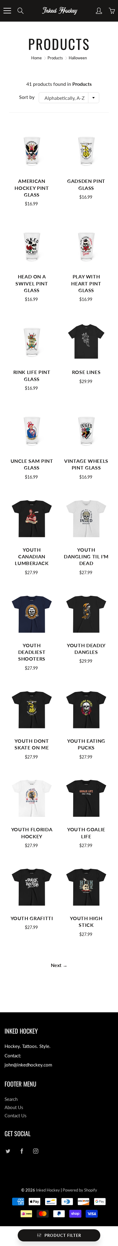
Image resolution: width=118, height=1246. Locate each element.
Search (11, 1099)
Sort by (26, 97)
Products (55, 57)
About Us (14, 1107)
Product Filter (62, 1235)
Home (36, 57)
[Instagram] (35, 1151)
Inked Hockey (48, 1190)
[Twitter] (7, 1151)
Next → (59, 965)
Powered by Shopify (80, 1190)
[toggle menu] (7, 10)
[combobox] (69, 97)
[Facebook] (21, 1151)
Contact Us (16, 1115)
